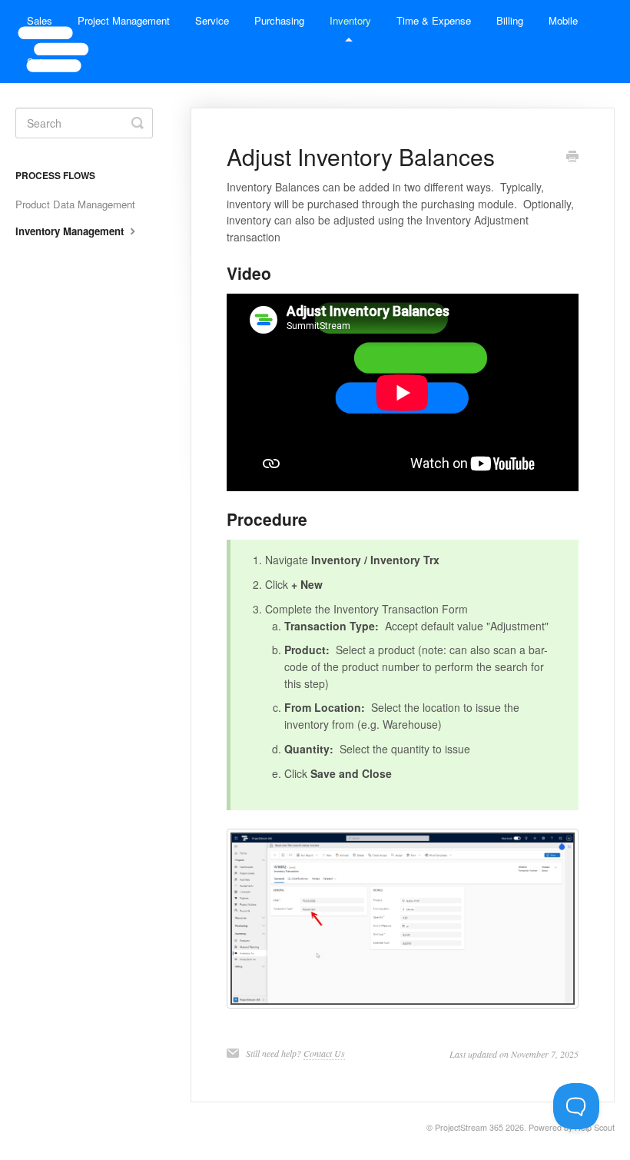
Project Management (124, 20)
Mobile (563, 20)
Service (212, 20)
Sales (39, 20)
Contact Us (324, 1053)
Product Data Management (75, 204)
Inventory (350, 20)
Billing (509, 20)
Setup (40, 62)
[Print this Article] (572, 157)
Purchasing (279, 20)
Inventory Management (71, 231)
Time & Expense (433, 20)
